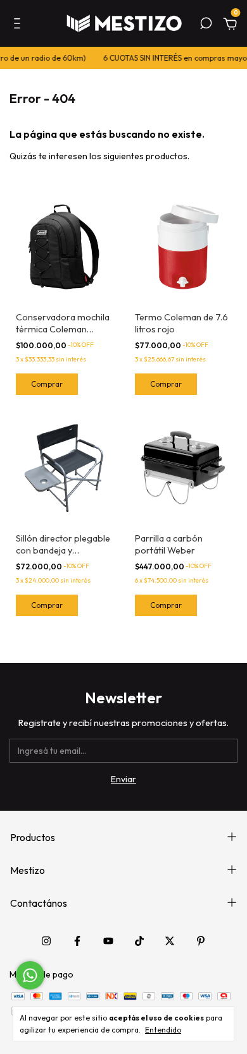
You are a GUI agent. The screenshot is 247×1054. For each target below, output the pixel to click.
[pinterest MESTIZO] (201, 941)
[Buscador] (206, 25)
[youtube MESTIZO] (108, 941)
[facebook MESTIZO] (77, 941)
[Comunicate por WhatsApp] (30, 975)
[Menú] (19, 25)
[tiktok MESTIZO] (139, 941)
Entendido (163, 1029)
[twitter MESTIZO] (170, 941)
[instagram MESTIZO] (46, 941)
